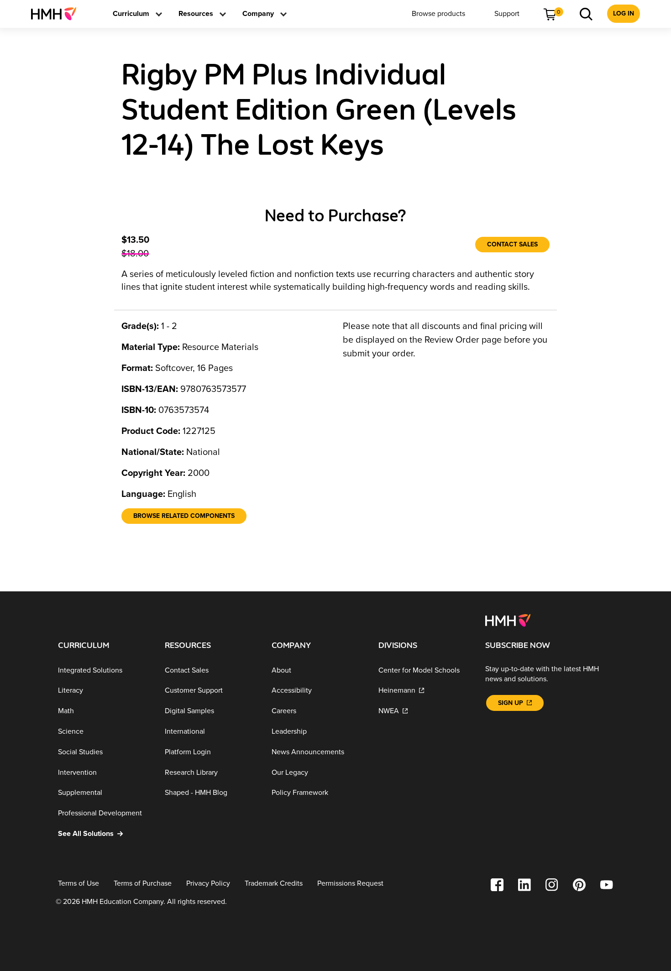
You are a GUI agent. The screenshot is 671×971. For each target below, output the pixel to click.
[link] (57, 13)
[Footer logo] (507, 619)
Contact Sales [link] (512, 244)
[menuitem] (57, 13)
